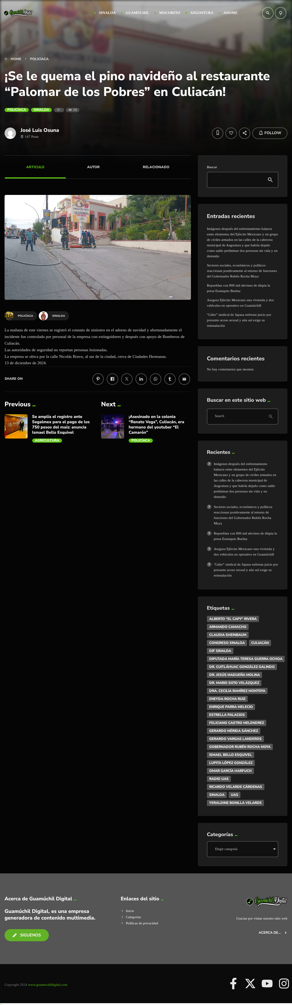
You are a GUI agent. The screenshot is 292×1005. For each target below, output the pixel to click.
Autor (93, 167)
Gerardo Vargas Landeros (235, 738)
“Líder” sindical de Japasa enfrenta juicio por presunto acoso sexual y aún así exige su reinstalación (239, 320)
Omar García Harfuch (230, 770)
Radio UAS (219, 778)
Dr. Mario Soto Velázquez (234, 683)
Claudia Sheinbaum (227, 635)
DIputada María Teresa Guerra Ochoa (245, 659)
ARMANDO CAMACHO (227, 627)
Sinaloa (41, 110)
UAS (234, 794)
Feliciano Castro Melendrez (236, 723)
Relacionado (156, 167)
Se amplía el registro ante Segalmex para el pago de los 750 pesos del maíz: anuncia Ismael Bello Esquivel (61, 424)
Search (219, 416)
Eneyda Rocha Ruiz (227, 699)
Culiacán (260, 643)
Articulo (35, 167)
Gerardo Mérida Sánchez (233, 730)
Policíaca (16, 110)
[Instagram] (284, 983)
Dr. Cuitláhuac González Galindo (242, 667)
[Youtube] (267, 983)
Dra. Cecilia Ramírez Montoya (237, 691)
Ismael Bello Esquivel (230, 754)
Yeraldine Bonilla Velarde (235, 802)
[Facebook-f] (233, 983)
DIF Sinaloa (220, 651)
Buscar (212, 167)
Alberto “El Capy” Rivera (233, 619)
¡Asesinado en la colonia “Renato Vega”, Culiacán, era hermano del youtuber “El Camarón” (156, 424)
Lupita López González (231, 762)
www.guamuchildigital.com (47, 984)
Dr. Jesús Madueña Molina (234, 675)
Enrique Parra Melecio (231, 707)
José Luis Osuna (40, 130)
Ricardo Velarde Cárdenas (235, 786)
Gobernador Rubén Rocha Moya (240, 746)
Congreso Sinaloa (227, 643)
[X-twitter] (250, 983)
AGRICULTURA (47, 441)
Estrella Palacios (227, 715)
